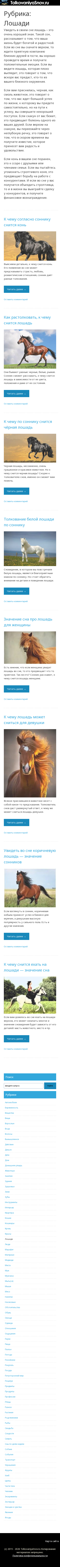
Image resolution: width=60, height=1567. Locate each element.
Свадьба (9, 1428)
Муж (7, 1270)
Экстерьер (10, 1501)
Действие (9, 1144)
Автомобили (11, 1102)
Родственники (11, 1417)
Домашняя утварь (13, 1165)
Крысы (8, 1233)
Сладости (9, 1433)
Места (8, 1265)
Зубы (7, 1197)
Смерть (8, 1438)
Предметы (9, 1386)
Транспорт (10, 1459)
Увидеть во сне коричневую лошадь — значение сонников (30, 856)
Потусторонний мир (14, 1375)
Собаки (8, 1449)
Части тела (10, 1486)
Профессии (10, 1396)
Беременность (11, 1107)
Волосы (8, 1134)
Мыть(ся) (9, 1281)
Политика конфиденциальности (30, 1555)
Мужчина (9, 1275)
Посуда (8, 1370)
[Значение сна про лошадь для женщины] (30, 647)
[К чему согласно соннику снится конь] (30, 246)
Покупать (9, 1365)
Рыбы (7, 1423)
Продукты (9, 1391)
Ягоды (8, 1517)
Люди (7, 1244)
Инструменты (11, 1202)
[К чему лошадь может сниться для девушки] (30, 763)
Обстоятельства (12, 1307)
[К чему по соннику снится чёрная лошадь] (30, 448)
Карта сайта (52, 1541)
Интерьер (9, 1207)
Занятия (8, 1176)
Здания (8, 1181)
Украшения (10, 1465)
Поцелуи (9, 1381)
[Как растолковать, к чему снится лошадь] (30, 349)
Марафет (9, 1249)
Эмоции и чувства (13, 1507)
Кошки (8, 1218)
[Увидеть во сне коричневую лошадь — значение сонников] (30, 888)
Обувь (8, 1312)
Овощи (8, 1318)
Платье (8, 1349)
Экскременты (11, 1496)
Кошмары (9, 1223)
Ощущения (10, 1333)
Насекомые (10, 1302)
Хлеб (7, 1475)
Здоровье (9, 1186)
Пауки (7, 1339)
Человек (9, 1491)
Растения (9, 1412)
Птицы (8, 1402)
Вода (7, 1128)
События (9, 1454)
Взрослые (9, 1123)
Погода (8, 1354)
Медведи (9, 1260)
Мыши (8, 1286)
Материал (9, 1254)
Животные (10, 1170)
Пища (7, 1344)
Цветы (8, 1480)
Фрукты (8, 1470)
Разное (8, 1407)
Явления (9, 1512)
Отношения (10, 1328)
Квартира (9, 1212)
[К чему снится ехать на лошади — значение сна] (30, 995)
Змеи (7, 1191)
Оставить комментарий (16, 299)
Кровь (8, 1228)
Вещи (7, 1118)
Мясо (7, 1291)
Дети (7, 1155)
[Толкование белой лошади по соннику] (30, 548)
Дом (7, 1160)
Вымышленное (12, 1139)
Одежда (9, 1323)
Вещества (9, 1113)
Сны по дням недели (14, 1444)
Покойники (10, 1360)
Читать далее (16, 289)
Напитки (9, 1297)
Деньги (8, 1149)
